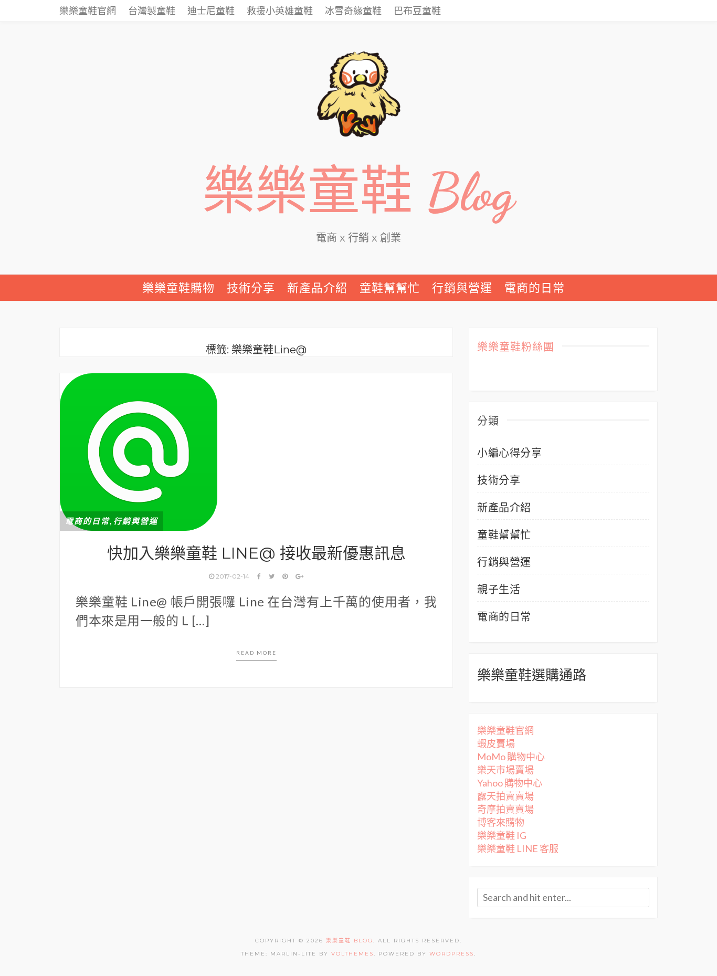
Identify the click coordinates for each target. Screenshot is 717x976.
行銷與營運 (462, 287)
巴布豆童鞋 (417, 10)
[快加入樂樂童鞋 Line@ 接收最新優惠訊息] (138, 450)
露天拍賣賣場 (505, 796)
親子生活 (498, 589)
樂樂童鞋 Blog (358, 192)
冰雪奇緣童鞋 (353, 10)
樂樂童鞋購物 (178, 287)
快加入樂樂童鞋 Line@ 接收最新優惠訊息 (256, 553)
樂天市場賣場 (505, 769)
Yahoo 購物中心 (509, 783)
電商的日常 (534, 287)
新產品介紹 (317, 287)
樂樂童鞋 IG (501, 835)
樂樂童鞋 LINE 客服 (517, 848)
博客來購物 (500, 822)
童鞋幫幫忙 (390, 287)
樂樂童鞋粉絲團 (515, 347)
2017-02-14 (232, 576)
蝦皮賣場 (496, 743)
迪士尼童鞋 (211, 10)
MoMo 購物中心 (511, 756)
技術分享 (251, 287)
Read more (256, 652)
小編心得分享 (509, 452)
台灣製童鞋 (151, 10)
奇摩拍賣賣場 (505, 809)
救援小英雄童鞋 (280, 10)
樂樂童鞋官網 (87, 10)
